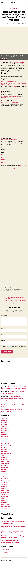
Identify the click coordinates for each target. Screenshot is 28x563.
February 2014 (5, 461)
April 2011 (4, 488)
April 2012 (4, 477)
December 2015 (5, 442)
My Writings (6, 549)
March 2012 (4, 479)
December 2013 (5, 465)
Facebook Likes (11, 287)
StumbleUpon (15, 96)
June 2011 (4, 484)
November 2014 (5, 451)
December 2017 (5, 428)
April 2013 (4, 471)
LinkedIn (8, 96)
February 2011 (5, 490)
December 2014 (5, 449)
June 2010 (4, 500)
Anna (2, 409)
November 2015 (5, 444)
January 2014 (5, 463)
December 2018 (5, 422)
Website (3, 340)
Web (17, 8)
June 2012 (4, 473)
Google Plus (22, 165)
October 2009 (5, 508)
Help (17, 287)
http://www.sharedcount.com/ (9, 140)
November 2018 (5, 424)
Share (14, 289)
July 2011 (4, 482)
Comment (4, 315)
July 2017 (4, 432)
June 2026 (4, 418)
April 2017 (4, 434)
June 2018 (4, 426)
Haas (6, 23)
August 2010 (5, 496)
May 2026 (4, 420)
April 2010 (4, 502)
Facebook (14, 86)
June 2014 (4, 455)
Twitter (3, 96)
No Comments (22, 23)
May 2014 (4, 457)
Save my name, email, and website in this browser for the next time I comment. (14, 347)
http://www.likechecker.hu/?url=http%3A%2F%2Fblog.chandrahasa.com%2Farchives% (13, 83)
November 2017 (5, 430)
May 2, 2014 (13, 23)
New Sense (6, 552)
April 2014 (4, 459)
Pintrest (3, 98)
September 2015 (6, 446)
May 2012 (4, 475)
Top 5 (11, 290)
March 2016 (4, 440)
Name (3, 328)
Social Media (19, 289)
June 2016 (4, 438)
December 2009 (6, 506)
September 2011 (6, 481)
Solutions (12, 8)
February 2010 (5, 504)
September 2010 (6, 494)
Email (3, 334)
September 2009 (6, 510)
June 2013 (4, 469)
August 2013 (4, 467)
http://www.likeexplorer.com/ (9, 93)
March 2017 (4, 436)
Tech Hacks (14, 2)
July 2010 (4, 498)
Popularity (10, 289)
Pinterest (5, 289)
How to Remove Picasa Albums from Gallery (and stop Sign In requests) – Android (12, 398)
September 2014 (6, 453)
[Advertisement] (14, 44)
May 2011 (4, 486)
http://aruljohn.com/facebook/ (9, 102)
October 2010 (5, 492)
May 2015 (4, 447)
